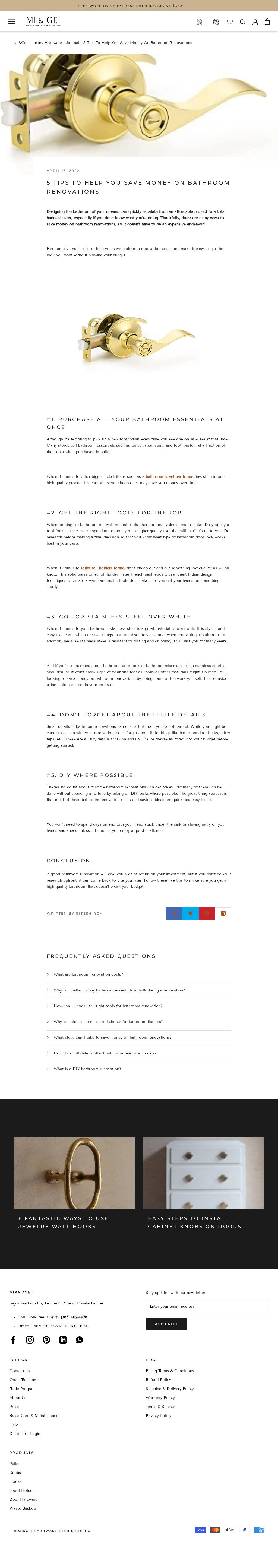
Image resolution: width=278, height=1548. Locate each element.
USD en (22, 1539)
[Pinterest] (46, 1340)
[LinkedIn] (63, 1340)
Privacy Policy (158, 1415)
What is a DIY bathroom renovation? (87, 1069)
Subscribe (166, 1324)
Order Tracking (23, 1380)
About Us (18, 1397)
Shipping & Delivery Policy (170, 1388)
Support (216, 22)
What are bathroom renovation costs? (88, 974)
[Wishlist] (230, 22)
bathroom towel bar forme (169, 476)
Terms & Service (160, 1406)
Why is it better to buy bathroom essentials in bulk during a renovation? (119, 990)
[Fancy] (79, 1340)
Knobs (15, 1472)
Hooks (16, 1481)
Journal (72, 42)
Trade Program (202, 22)
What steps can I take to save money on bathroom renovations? (113, 1037)
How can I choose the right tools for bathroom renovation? (108, 1006)
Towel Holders (23, 1490)
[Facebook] (13, 1340)
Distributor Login (25, 1433)
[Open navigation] (11, 21)
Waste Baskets (23, 1508)
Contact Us (20, 1371)
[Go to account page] (255, 21)
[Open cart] (267, 21)
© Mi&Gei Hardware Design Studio (52, 1531)
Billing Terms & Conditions (170, 1371)
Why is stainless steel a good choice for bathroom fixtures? (108, 1021)
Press (14, 1406)
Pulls (14, 1463)
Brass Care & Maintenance (34, 1415)
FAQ (14, 1424)
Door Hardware (23, 1499)
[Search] (243, 21)
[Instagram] (30, 1340)
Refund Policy (158, 1380)
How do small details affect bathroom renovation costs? (105, 1053)
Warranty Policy (160, 1397)
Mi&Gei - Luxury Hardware (38, 42)
